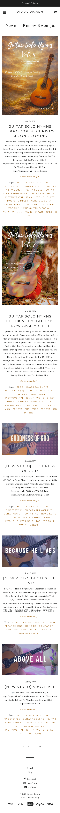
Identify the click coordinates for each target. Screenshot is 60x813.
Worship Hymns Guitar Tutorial (29, 208)
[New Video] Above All (30, 687)
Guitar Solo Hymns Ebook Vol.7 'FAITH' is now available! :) (30, 321)
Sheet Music (25, 521)
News (10, 25)
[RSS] (53, 26)
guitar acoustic (34, 186)
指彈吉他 (39, 212)
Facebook (31, 779)
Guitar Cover (13, 514)
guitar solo (34, 190)
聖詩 (31, 412)
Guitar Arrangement (40, 390)
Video (36, 204)
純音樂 (49, 212)
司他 (27, 409)
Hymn (50, 193)
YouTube (32, 787)
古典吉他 (17, 409)
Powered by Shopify (30, 797)
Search (30, 768)
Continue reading (28, 176)
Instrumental (14, 197)
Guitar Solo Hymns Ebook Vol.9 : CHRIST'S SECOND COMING (30, 131)
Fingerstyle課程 (14, 390)
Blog (20, 182)
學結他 (28, 212)
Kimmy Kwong (30, 12)
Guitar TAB (38, 193)
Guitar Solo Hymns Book (28, 192)
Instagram (31, 783)
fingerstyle (12, 186)
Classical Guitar (37, 182)
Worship (48, 204)
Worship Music (12, 212)
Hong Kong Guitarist (39, 626)
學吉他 (35, 409)
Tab (26, 204)
